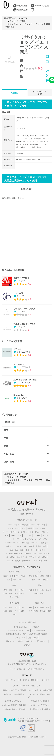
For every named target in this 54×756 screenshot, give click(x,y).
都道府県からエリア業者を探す (27, 567)
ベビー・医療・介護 (39, 561)
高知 (14, 615)
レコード (37, 536)
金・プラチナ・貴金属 (28, 680)
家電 (6, 536)
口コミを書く (27, 189)
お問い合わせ (33, 638)
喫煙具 (30, 528)
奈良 (36, 594)
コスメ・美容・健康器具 (13, 553)
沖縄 (49, 611)
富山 (10, 590)
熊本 (47, 607)
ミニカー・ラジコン (12, 543)
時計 (6, 680)
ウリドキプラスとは (17, 669)
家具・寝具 (14, 550)
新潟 (5, 590)
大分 (30, 611)
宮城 (23, 576)
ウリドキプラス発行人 (35, 669)
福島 (20, 580)
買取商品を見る (23, 10)
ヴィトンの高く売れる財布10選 (40, 690)
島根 (10, 607)
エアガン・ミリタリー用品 (37, 539)
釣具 (18, 557)
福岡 (30, 607)
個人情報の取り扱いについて (18, 630)
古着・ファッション (13, 546)
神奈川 (45, 580)
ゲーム (13, 536)
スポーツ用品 (42, 557)
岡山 (16, 607)
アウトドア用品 (28, 557)
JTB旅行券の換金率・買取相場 (14, 709)
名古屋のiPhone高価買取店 (40, 709)
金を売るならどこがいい (14, 701)
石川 (16, 590)
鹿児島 (42, 611)
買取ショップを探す (42, 6)
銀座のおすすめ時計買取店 (14, 694)
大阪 (42, 590)
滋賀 (30, 590)
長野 (10, 594)
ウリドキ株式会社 (32, 718)
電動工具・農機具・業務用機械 (18, 561)
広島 (22, 607)
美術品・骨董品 (35, 546)
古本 (19, 536)
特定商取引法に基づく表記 (16, 634)
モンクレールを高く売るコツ (40, 705)
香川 (16, 611)
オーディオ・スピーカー (41, 532)
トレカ (45, 536)
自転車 (46, 553)
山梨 (5, 594)
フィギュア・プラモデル (15, 539)
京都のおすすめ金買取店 (40, 701)
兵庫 (47, 590)
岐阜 (16, 594)
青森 (11, 576)
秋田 (8, 580)
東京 (39, 580)
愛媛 (22, 611)
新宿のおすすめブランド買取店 (14, 690)
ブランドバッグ (13, 525)
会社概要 (27, 645)
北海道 (5, 576)
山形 (14, 580)
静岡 (22, 594)
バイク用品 (37, 553)
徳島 (10, 611)
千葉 (33, 580)
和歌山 (42, 594)
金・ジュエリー (14, 528)
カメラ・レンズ (9, 532)
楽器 (45, 546)
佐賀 (36, 607)
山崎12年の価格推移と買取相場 (14, 705)
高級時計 (24, 525)
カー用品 (27, 553)
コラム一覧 (27, 675)
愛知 (11, 597)
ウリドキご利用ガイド (22, 627)
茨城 (30, 576)
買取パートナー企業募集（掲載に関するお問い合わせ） (26, 641)
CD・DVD (27, 536)
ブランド (14, 680)
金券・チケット (32, 550)
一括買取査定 (22, 6)
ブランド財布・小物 (37, 525)
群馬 (42, 576)
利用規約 (36, 627)
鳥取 (5, 607)
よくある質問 (20, 638)
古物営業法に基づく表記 (37, 634)
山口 (5, 611)
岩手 (17, 576)
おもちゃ (44, 543)
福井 (22, 590)
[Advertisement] (27, 234)
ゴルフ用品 (10, 557)
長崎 (42, 607)
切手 (41, 550)
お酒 (23, 528)
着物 (25, 546)
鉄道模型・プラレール (30, 543)
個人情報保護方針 (38, 630)
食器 (22, 550)
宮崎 (36, 611)
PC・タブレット (23, 532)
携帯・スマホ (40, 528)
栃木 (36, 576)
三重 (17, 597)
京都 (36, 590)
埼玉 (47, 576)
